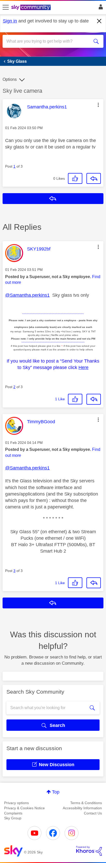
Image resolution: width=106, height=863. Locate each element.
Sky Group (12, 818)
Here (83, 367)
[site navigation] (6, 7)
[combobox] (48, 41)
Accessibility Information (82, 808)
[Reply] (93, 178)
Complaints (13, 813)
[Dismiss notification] (99, 21)
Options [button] (10, 79)
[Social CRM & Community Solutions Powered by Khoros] (89, 851)
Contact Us (93, 813)
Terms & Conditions (86, 803)
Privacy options (16, 803)
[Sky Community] (32, 8)
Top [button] (55, 792)
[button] (98, 104)
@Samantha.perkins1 (27, 295)
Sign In (99, 8)
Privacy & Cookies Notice (24, 808)
